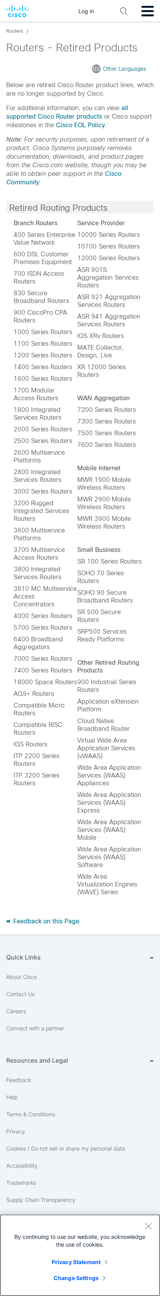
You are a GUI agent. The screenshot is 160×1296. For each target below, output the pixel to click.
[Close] (148, 1226)
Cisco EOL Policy (80, 125)
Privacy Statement (76, 1262)
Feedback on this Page (45, 921)
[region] (80, 1255)
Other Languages (124, 69)
